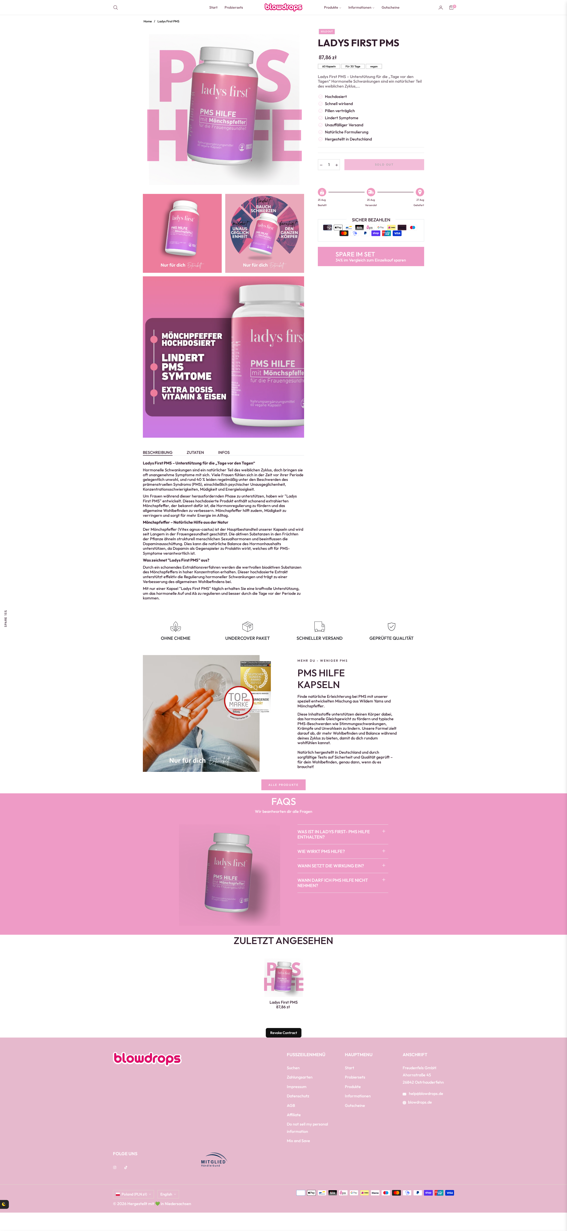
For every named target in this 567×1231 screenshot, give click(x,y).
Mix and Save (298, 1140)
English (166, 1194)
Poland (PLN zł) (134, 1194)
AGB (291, 1105)
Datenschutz (298, 1095)
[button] (117, 8)
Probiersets (355, 1077)
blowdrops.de (420, 1102)
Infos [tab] (224, 452)
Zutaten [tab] (195, 452)
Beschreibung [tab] (158, 452)
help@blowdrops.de (425, 1093)
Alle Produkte (283, 784)
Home (148, 21)
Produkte (353, 1086)
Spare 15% (5, 618)
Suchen (293, 1067)
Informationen (358, 1095)
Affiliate (294, 1114)
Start (349, 1067)
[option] (223, 109)
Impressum (297, 1086)
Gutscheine (355, 1105)
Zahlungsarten (300, 1077)
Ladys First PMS (284, 1002)
